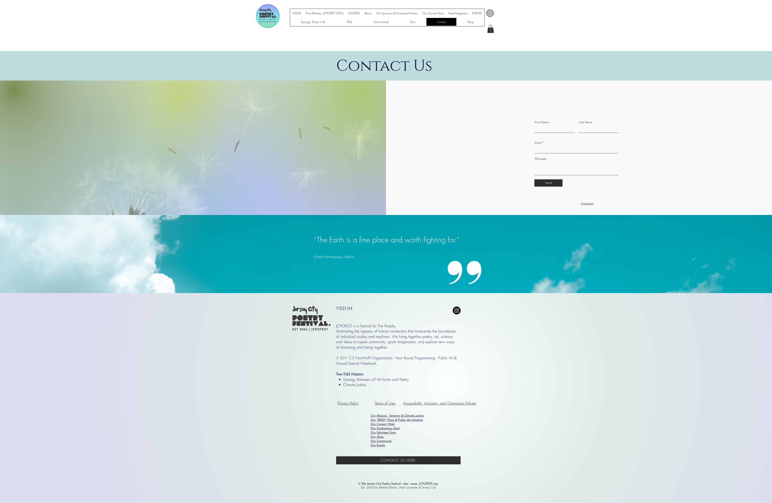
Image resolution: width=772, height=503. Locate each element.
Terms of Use (385, 403)
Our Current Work (383, 424)
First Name (542, 122)
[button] (490, 29)
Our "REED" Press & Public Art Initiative (397, 420)
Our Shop (377, 437)
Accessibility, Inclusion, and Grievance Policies (439, 403)
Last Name (585, 122)
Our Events (378, 445)
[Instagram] (490, 13)
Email (538, 142)
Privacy (343, 403)
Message (540, 158)
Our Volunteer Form (383, 432)
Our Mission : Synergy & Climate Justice (397, 415)
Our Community (381, 441)
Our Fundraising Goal (385, 428)
